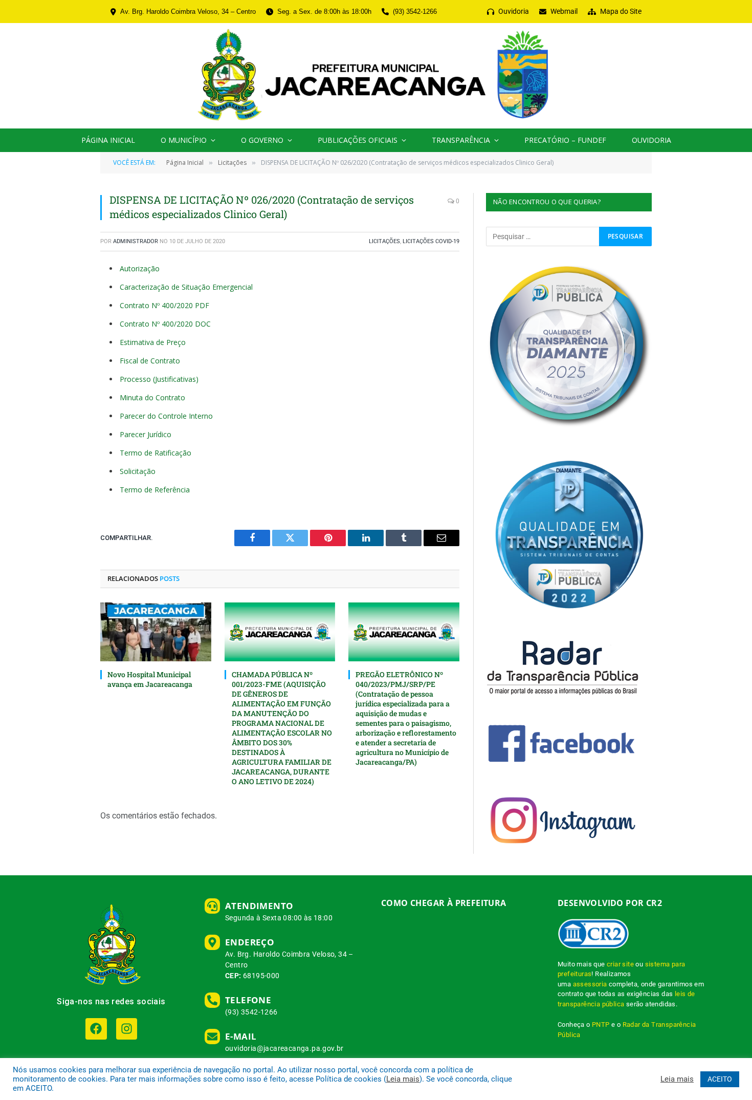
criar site (620, 964)
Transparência (461, 140)
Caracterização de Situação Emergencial (186, 287)
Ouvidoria (651, 140)
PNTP (601, 1024)
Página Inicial (108, 140)
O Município (184, 140)
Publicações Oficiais (357, 140)
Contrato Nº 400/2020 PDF (164, 305)
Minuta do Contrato (152, 397)
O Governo (262, 140)
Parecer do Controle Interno (166, 416)
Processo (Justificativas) (159, 379)
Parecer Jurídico (145, 434)
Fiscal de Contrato (150, 360)
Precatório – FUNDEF (565, 140)
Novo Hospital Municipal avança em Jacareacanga (149, 679)
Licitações (384, 241)
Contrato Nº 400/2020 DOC (165, 324)
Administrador (135, 241)
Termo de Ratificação (155, 453)
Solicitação (138, 471)
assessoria (590, 984)
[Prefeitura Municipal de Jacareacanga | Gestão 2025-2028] (375, 75)
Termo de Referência (155, 489)
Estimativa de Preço (153, 342)
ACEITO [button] (719, 1079)
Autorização (140, 268)
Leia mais (402, 1079)
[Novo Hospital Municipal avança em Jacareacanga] (155, 631)
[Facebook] (95, 1028)
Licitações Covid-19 (431, 241)
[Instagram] (126, 1028)
